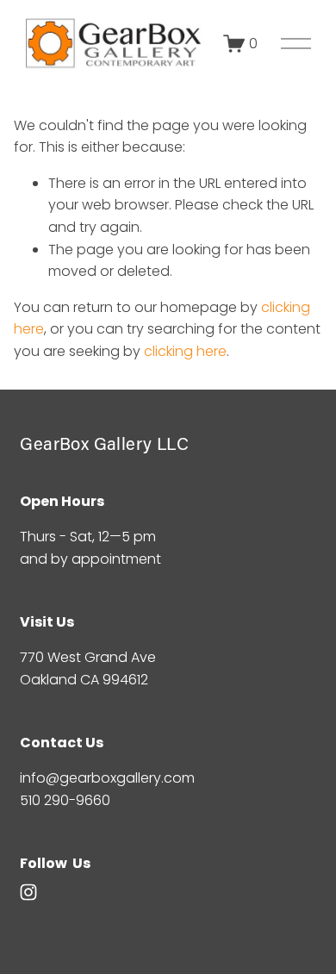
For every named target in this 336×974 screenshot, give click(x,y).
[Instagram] (28, 892)
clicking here (185, 351)
